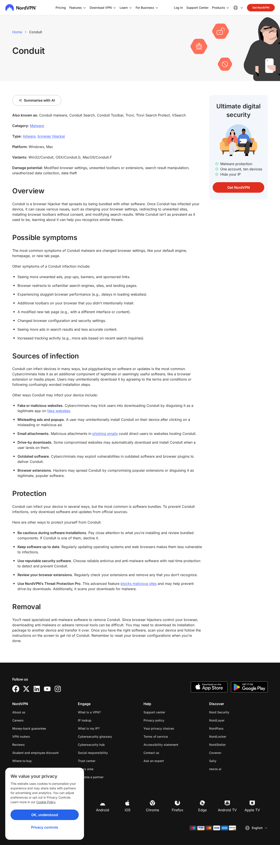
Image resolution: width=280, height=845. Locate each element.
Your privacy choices (159, 728)
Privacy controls (44, 827)
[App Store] (209, 686)
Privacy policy (168, 720)
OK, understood (44, 815)
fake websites (58, 411)
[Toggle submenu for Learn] (130, 7)
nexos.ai (229, 769)
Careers (31, 720)
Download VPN (101, 7)
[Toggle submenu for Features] (84, 7)
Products (218, 7)
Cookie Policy (45, 802)
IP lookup (84, 720)
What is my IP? (89, 728)
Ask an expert (154, 761)
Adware (29, 136)
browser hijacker (51, 136)
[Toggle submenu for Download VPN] (114, 7)
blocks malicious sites (139, 583)
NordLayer (230, 720)
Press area (85, 769)
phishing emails (105, 433)
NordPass (230, 728)
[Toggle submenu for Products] (227, 7)
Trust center (86, 761)
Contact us (151, 753)
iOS (127, 810)
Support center (154, 712)
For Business (145, 7)
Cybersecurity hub (91, 744)
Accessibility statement (161, 744)
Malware (37, 125)
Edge (202, 810)
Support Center (197, 7)
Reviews (18, 744)
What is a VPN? (89, 712)
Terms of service (169, 736)
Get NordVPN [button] (260, 7)
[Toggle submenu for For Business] (157, 7)
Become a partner (90, 777)
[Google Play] (249, 686)
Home (17, 32)
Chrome (152, 810)
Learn (124, 7)
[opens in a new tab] (15, 688)
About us (18, 712)
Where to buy (22, 761)
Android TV (227, 810)
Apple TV (252, 810)
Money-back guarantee (29, 728)
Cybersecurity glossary (95, 736)
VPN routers (21, 736)
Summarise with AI (39, 100)
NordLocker (231, 736)
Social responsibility (93, 753)
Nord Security (233, 712)
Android (102, 810)
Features (75, 7)
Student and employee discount (35, 753)
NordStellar (231, 744)
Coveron (229, 753)
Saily (226, 761)
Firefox (177, 810)
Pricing (61, 7)
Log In (178, 7)
